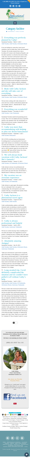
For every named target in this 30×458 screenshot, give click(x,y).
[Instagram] (16, 6)
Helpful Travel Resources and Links (13, 446)
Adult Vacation (5, 43)
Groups (12, 443)
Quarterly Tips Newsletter (15, 445)
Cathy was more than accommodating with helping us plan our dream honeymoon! (15, 129)
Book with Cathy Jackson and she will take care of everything (14, 91)
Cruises (7, 443)
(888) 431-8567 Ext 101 (15, 342)
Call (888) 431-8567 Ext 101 (11, 1)
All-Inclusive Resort (22, 43)
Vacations (24, 442)
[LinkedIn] (13, 6)
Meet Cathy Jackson (20, 443)
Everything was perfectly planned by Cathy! (14, 38)
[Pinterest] (19, 6)
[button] (15, 22)
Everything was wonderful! (16, 109)
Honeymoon (12, 135)
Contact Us (17, 444)
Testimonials (24, 444)
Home (4, 442)
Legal (26, 446)
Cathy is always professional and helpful (12, 222)
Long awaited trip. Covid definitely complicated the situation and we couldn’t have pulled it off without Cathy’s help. (15, 274)
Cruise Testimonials (14, 113)
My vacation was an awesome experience (11, 176)
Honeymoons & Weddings (13, 442)
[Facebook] (10, 6)
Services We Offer (7, 444)
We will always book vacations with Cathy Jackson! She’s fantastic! (14, 157)
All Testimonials (13, 163)
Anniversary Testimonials (15, 227)
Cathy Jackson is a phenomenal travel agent (12, 196)
